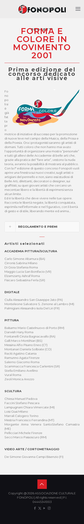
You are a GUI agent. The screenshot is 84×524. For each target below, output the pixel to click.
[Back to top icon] (42, 484)
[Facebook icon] (35, 508)
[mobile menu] (78, 9)
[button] (42, 226)
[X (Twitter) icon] (39, 508)
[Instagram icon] (49, 508)
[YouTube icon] (44, 508)
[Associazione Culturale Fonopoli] (42, 9)
